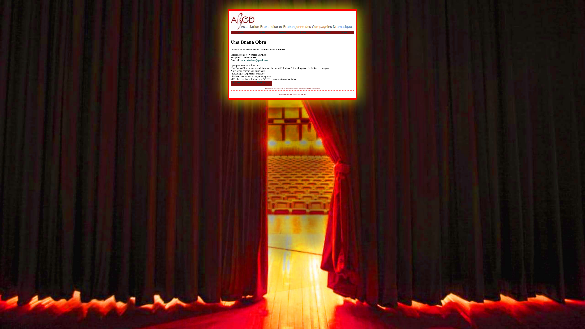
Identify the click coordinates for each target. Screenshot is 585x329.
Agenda (262, 32)
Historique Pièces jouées (241, 82)
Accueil (241, 32)
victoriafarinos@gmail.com (254, 60)
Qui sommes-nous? (323, 32)
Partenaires (344, 32)
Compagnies (282, 32)
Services (303, 32)
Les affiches (261, 82)
